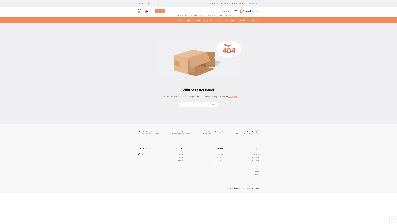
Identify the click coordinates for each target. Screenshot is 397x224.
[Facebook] (146, 154)
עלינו (221, 154)
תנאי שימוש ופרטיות (217, 163)
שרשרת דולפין (179, 15)
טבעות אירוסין (193, 15)
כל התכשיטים (255, 20)
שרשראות (188, 20)
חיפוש (159, 11)
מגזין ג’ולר (180, 157)
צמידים (181, 20)
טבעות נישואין (229, 20)
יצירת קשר (220, 157)
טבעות (219, 20)
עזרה (221, 160)
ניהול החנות (141, 3)
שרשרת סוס (202, 15)
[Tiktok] (139, 154)
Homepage (232, 97)
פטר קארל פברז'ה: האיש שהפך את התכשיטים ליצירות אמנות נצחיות (227, 3)
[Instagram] (142, 154)
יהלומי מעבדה (227, 15)
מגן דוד (186, 15)
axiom (231, 188)
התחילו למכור (179, 154)
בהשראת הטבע (210, 15)
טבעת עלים (219, 15)
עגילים (198, 20)
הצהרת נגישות (219, 166)
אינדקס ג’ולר (179, 160)
